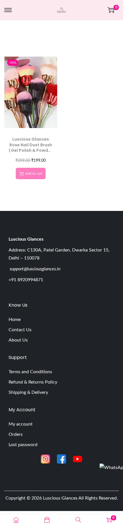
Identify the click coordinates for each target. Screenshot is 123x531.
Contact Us (20, 330)
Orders (16, 434)
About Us (18, 340)
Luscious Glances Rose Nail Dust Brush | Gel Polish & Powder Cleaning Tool (30, 147)
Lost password (23, 444)
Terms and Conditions (30, 372)
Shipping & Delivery (28, 392)
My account (21, 424)
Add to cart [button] (33, 173)
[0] (111, 10)
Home (15, 319)
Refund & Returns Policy (33, 382)
